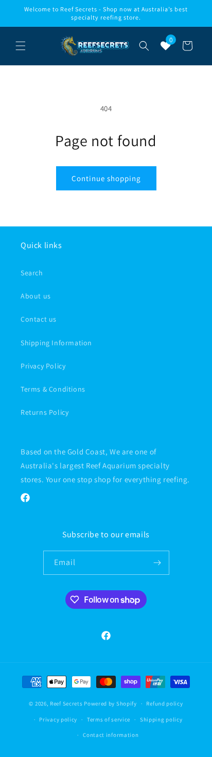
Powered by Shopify (110, 703)
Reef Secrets (67, 703)
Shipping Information (56, 342)
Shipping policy (161, 719)
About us (36, 296)
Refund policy (164, 703)
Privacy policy (58, 719)
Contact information (110, 734)
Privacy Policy (43, 366)
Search (32, 272)
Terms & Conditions (53, 389)
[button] (20, 45)
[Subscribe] (157, 563)
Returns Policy (44, 412)
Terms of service (108, 719)
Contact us (39, 319)
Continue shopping (106, 178)
